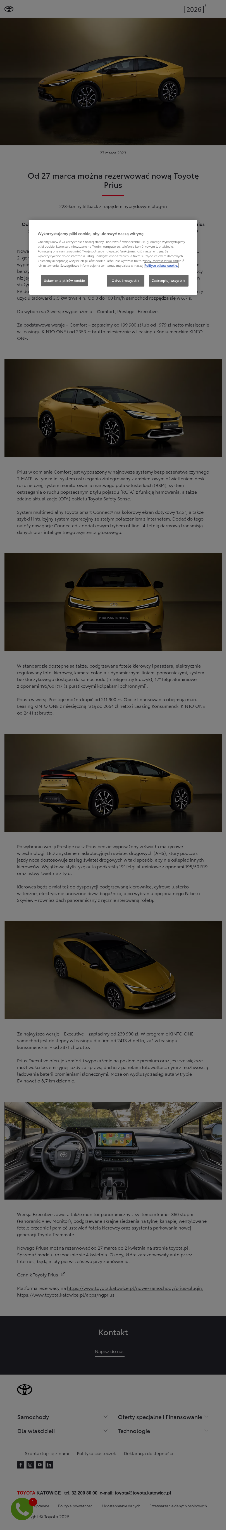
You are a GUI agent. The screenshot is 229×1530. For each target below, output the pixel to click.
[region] (113, 257)
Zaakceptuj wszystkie (168, 280)
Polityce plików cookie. (161, 265)
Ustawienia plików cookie (64, 280)
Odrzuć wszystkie (125, 280)
